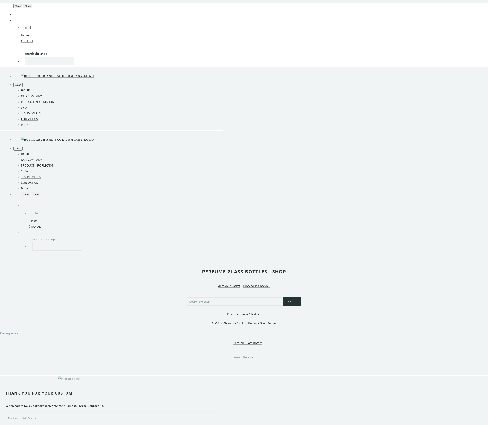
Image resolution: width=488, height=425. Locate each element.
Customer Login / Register (244, 314)
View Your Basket (229, 286)
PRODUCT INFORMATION (37, 102)
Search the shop (244, 357)
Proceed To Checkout (256, 286)
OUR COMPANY (31, 96)
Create (31, 418)
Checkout (27, 41)
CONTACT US (29, 119)
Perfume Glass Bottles (262, 323)
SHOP (25, 107)
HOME (25, 90)
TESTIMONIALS (31, 113)
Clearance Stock (233, 323)
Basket (25, 35)
